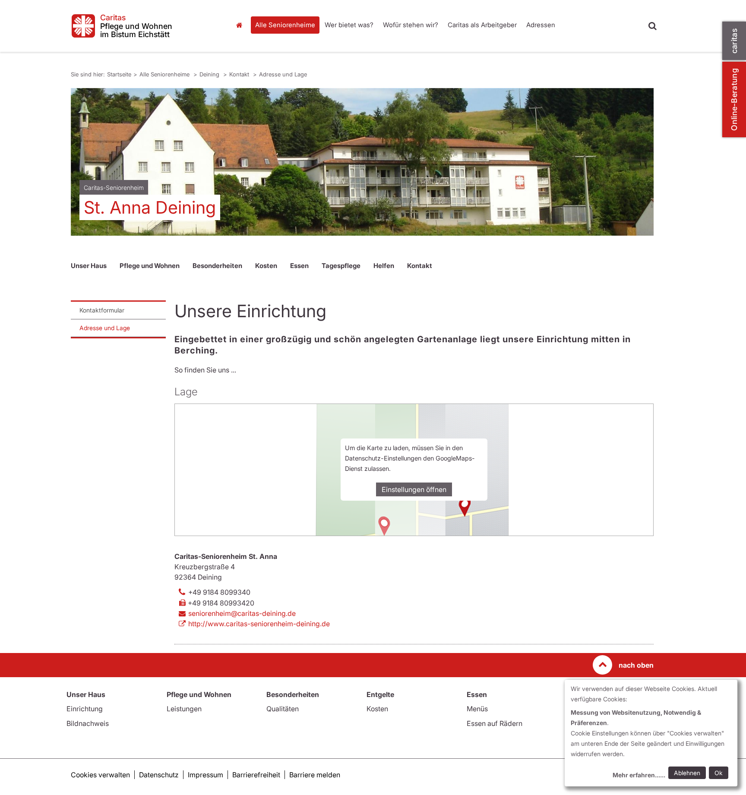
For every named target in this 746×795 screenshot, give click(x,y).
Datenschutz (159, 774)
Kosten (266, 266)
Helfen (383, 266)
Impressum (205, 774)
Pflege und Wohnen (150, 266)
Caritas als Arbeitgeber (482, 25)
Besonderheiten (217, 266)
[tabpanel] (362, 162)
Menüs (477, 708)
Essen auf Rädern (494, 723)
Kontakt (240, 74)
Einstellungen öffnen (414, 489)
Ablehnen (687, 772)
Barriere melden (314, 774)
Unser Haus (89, 266)
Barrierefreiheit (256, 774)
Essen (299, 266)
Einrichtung (84, 708)
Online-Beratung (734, 99)
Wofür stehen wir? (410, 25)
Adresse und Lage (283, 74)
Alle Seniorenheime (285, 25)
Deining (210, 74)
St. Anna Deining (150, 207)
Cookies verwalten (100, 774)
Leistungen (184, 708)
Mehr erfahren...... (639, 775)
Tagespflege (341, 266)
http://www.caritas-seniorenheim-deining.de (259, 623)
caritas (734, 41)
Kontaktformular (101, 310)
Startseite (241, 25)
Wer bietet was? (349, 25)
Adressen (540, 25)
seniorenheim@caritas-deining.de (242, 613)
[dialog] (651, 733)
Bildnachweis (87, 723)
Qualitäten (282, 708)
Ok (718, 772)
